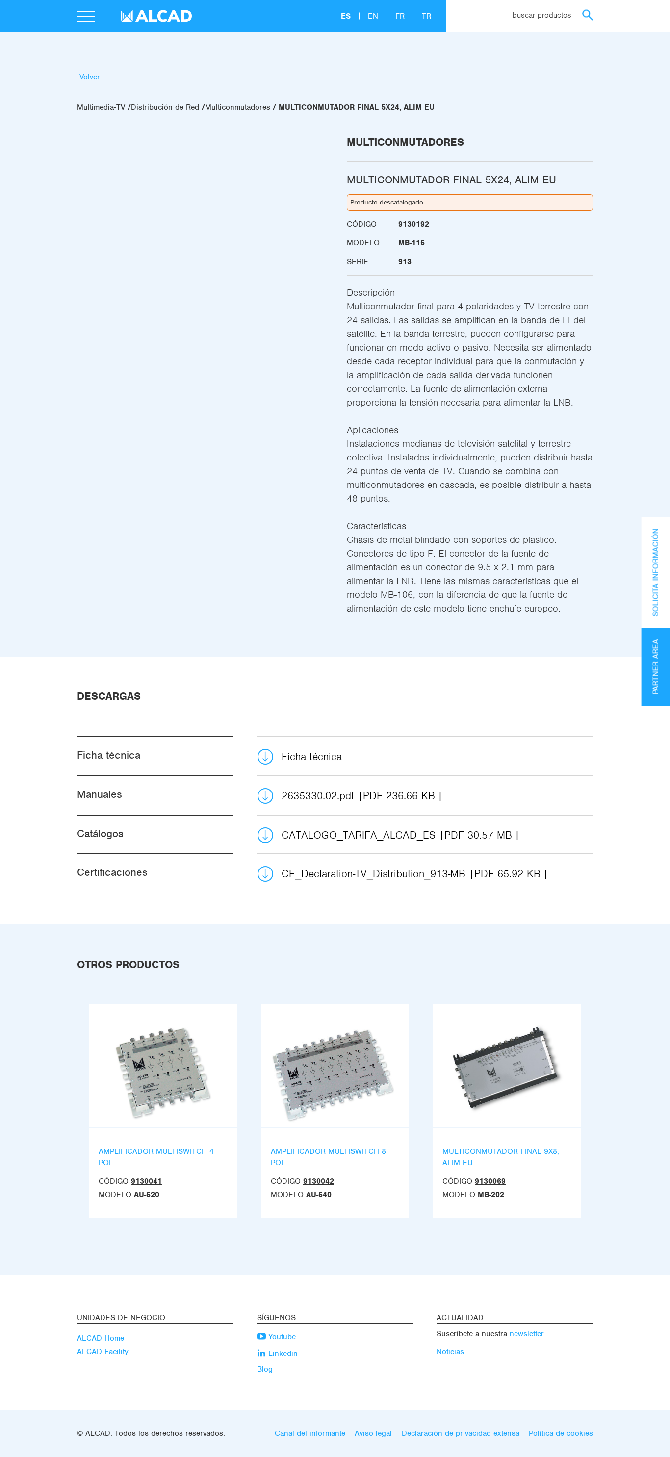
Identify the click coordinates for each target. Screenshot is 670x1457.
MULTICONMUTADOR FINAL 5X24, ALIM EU (357, 107)
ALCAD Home (100, 1338)
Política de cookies (561, 1433)
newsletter (527, 1334)
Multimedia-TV (101, 107)
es (347, 16)
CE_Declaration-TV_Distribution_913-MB (411, 873)
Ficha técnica (312, 756)
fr (401, 16)
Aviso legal (373, 1433)
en (374, 16)
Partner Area (656, 666)
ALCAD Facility (103, 1351)
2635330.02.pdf (358, 795)
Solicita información (656, 572)
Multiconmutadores (237, 107)
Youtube (281, 1337)
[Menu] (86, 18)
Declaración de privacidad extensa (460, 1433)
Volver (89, 77)
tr (426, 16)
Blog (265, 1369)
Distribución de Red (165, 107)
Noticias (450, 1351)
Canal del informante (310, 1433)
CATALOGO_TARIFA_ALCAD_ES (397, 835)
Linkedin (282, 1353)
